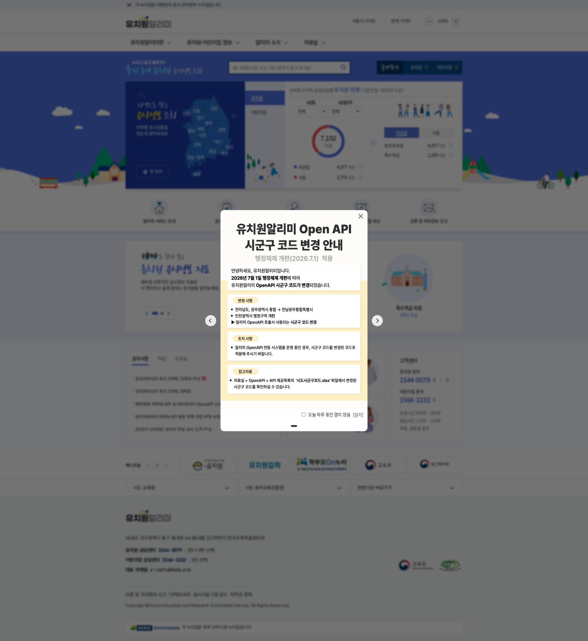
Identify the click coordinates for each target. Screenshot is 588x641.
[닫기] (360, 216)
